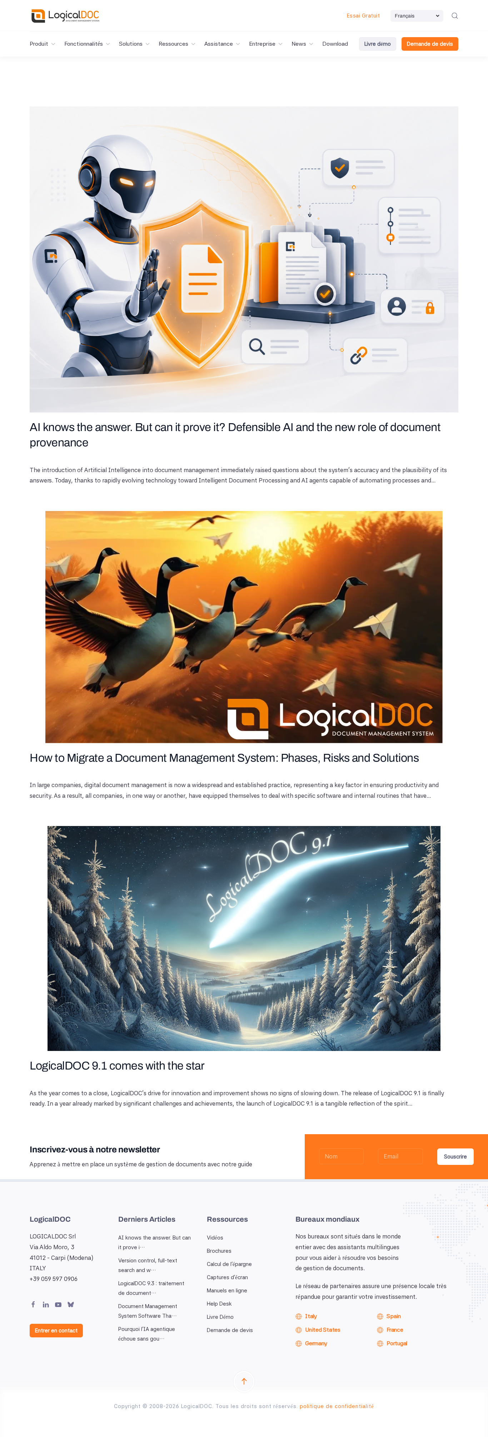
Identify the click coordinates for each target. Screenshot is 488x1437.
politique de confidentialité (337, 1406)
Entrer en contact (56, 1330)
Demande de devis (430, 44)
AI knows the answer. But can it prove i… (154, 1243)
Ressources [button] (173, 43)
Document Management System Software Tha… (147, 1311)
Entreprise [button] (262, 43)
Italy (311, 1316)
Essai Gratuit (363, 15)
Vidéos (215, 1238)
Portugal (397, 1343)
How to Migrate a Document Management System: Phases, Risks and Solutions (224, 758)
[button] (454, 15)
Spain (394, 1316)
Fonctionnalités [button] (83, 43)
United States (322, 1329)
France (395, 1329)
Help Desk (219, 1304)
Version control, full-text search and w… (147, 1265)
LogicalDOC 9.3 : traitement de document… (151, 1288)
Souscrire (455, 1156)
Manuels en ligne (227, 1290)
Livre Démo (220, 1317)
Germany (316, 1343)
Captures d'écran (227, 1277)
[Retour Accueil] (65, 15)
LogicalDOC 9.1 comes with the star (117, 1066)
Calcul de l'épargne (229, 1264)
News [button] (299, 43)
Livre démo (377, 44)
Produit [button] (39, 43)
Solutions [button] (131, 43)
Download (335, 43)
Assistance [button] (218, 43)
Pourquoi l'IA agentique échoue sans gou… (146, 1334)
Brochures (219, 1251)
